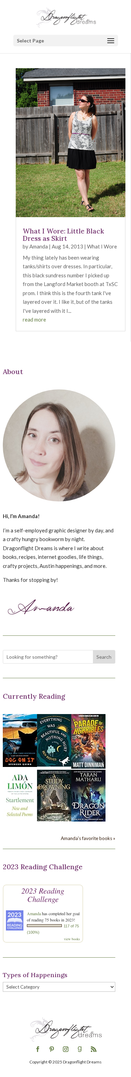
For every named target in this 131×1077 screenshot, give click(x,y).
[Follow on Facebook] (37, 1049)
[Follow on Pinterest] (51, 1049)
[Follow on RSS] (93, 1049)
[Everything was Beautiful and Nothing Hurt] (54, 764)
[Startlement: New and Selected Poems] (20, 820)
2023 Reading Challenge (42, 894)
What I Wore (102, 246)
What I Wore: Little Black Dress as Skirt (63, 235)
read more (34, 319)
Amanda (38, 246)
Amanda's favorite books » (88, 838)
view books (72, 938)
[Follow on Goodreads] (79, 1049)
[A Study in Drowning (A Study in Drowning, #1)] (54, 819)
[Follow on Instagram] (65, 1049)
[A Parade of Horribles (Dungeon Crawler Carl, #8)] (88, 766)
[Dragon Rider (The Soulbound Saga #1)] (88, 819)
